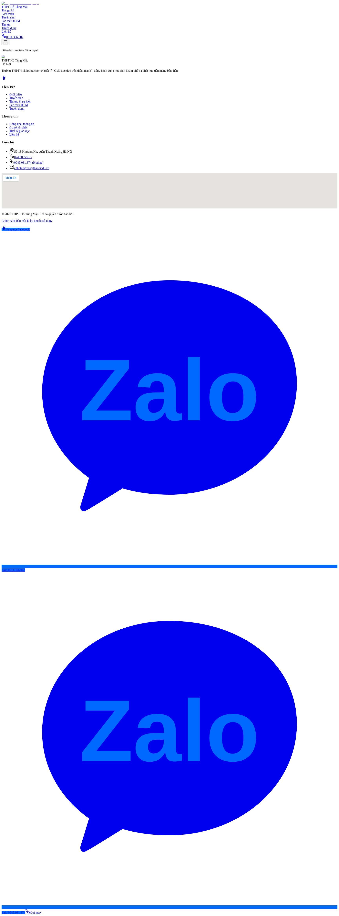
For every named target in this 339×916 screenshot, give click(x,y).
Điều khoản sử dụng (39, 220)
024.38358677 (23, 157)
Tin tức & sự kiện (20, 101)
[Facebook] (4, 79)
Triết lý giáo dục (19, 131)
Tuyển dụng (9, 28)
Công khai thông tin (21, 124)
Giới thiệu (8, 14)
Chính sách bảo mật (14, 220)
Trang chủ (8, 10)
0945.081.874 (28, 162)
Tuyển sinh (8, 17)
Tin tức (6, 24)
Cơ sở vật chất (18, 127)
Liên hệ (6, 31)
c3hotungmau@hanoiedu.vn (31, 168)
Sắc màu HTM (11, 21)
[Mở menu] (5, 42)
